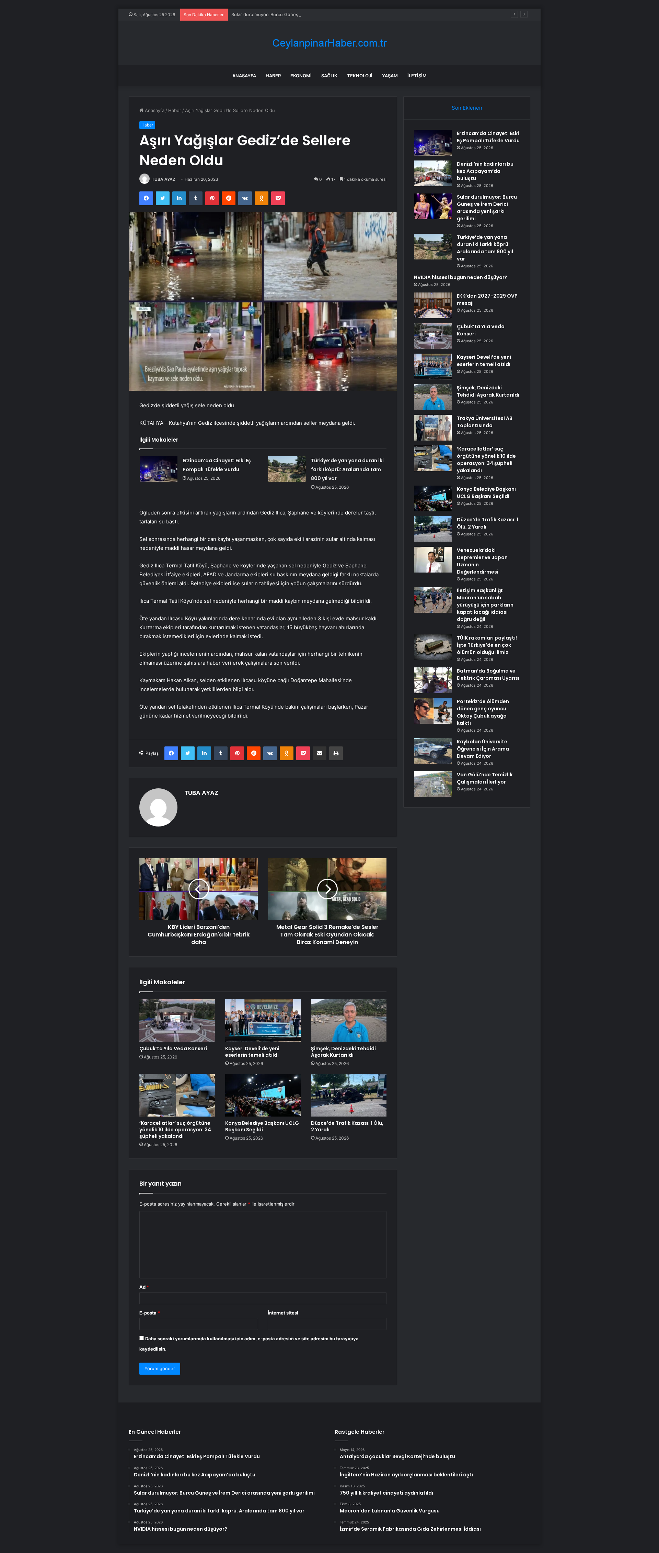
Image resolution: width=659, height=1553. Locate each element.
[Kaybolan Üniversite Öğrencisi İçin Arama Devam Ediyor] (433, 751)
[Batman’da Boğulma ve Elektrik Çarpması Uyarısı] (433, 680)
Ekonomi (301, 75)
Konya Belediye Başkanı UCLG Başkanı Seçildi (262, 1126)
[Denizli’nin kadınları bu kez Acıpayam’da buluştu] (433, 173)
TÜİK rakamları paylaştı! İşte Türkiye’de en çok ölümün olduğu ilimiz (487, 645)
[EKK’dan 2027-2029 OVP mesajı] (433, 305)
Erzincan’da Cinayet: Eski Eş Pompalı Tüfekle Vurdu (488, 137)
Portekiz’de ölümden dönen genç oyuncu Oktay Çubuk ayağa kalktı (483, 712)
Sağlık (329, 75)
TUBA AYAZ (163, 179)
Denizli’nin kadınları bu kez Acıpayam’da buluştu (485, 171)
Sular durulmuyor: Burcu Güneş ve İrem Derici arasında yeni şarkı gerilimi (308, 14)
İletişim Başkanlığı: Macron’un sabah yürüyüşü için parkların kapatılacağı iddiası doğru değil (485, 605)
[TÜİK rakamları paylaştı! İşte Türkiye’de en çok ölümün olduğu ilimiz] (433, 647)
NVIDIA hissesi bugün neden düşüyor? (460, 277)
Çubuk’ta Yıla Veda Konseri (173, 1048)
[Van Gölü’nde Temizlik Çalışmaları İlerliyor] (433, 784)
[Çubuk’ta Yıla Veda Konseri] (177, 1020)
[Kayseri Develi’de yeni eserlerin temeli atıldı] (263, 1020)
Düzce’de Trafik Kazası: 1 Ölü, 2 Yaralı (347, 1126)
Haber (273, 75)
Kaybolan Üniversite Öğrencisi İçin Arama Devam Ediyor (483, 748)
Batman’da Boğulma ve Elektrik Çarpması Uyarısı (488, 674)
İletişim (417, 75)
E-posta (149, 1313)
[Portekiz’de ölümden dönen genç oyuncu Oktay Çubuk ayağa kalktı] (433, 711)
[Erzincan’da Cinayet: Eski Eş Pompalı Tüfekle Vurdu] (158, 469)
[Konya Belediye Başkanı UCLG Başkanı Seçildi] (263, 1095)
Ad (144, 1287)
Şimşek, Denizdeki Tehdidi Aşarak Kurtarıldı (343, 1051)
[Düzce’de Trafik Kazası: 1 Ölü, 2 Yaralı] (348, 1095)
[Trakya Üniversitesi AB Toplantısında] (433, 428)
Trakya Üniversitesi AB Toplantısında (484, 422)
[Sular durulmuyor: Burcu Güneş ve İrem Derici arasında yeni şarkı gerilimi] (433, 206)
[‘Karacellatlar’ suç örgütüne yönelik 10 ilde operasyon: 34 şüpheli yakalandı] (177, 1095)
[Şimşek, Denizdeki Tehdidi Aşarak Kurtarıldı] (348, 1020)
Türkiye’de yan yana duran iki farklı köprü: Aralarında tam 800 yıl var (347, 469)
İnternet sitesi (283, 1313)
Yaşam (390, 75)
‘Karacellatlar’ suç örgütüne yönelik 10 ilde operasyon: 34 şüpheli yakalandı (175, 1130)
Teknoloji (359, 75)
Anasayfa (244, 75)
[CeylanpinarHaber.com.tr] (329, 43)
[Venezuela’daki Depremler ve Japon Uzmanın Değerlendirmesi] (433, 560)
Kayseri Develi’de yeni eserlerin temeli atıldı (252, 1051)
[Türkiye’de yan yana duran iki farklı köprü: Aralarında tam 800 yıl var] (287, 469)
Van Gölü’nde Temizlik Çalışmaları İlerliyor (484, 778)
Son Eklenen (467, 107)
